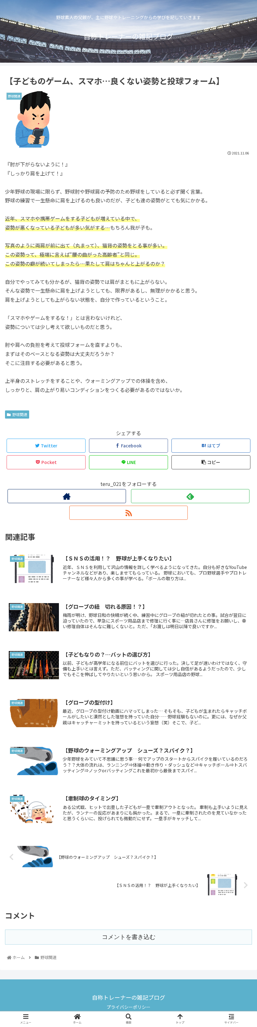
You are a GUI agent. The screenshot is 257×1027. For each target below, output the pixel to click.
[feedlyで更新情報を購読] (190, 496)
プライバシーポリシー (128, 1007)
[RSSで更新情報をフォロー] (128, 513)
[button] (237, 720)
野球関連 (19, 414)
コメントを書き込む (128, 937)
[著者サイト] (67, 496)
